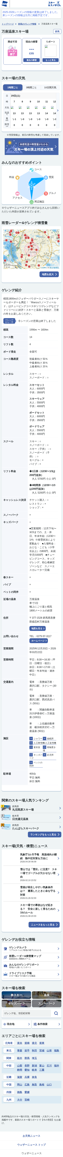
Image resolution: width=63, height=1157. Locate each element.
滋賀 (19, 1077)
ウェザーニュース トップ (31, 1144)
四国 (8, 1092)
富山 (41, 1065)
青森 (19, 1050)
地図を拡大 (48, 274)
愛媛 (27, 1092)
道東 (41, 1043)
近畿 (8, 1077)
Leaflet (43, 268)
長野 (27, 1065)
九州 (8, 1099)
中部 (8, 1065)
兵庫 (27, 1077)
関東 (8, 1058)
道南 (27, 1043)
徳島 (19, 1092)
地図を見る (36, 628)
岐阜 (34, 1069)
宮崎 (27, 1099)
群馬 (27, 1058)
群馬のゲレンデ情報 (27, 24)
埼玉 (34, 1058)
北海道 (9, 1043)
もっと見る (51, 60)
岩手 (27, 1050)
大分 (19, 1099)
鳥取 (34, 1084)
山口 (49, 1084)
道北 (34, 1043)
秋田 (34, 1050)
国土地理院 (54, 268)
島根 (41, 1084)
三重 (41, 1069)
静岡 (19, 1069)
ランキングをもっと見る (43, 834)
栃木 (19, 1058)
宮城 (41, 1050)
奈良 (34, 1077)
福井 (56, 1065)
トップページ (8, 24)
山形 (49, 1050)
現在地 (10, 1024)
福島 (56, 1050)
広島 (27, 1084)
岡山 (19, 1084)
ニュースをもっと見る (43, 924)
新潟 (34, 1065)
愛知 (27, 1069)
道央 (19, 1043)
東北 (8, 1050)
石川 (49, 1065)
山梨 (19, 1065)
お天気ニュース (31, 1135)
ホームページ (38, 640)
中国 (8, 1084)
